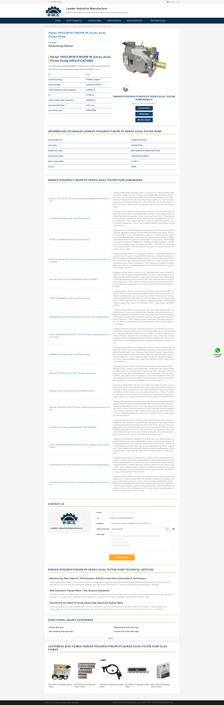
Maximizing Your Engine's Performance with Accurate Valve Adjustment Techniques (98, 578)
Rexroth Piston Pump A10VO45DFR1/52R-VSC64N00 (73, 279)
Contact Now (144, 108)
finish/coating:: (56, 80)
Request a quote (56, 2)
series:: (51, 167)
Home (58, 20)
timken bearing (114, 20)
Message (100, 535)
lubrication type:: (56, 156)
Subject (100, 524)
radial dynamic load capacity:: (63, 90)
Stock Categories (74, 20)
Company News (94, 20)
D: (49, 95)
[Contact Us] (218, 352)
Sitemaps (75, 703)
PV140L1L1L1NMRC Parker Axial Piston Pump (69, 240)
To (98, 518)
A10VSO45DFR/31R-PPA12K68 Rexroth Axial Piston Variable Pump (79, 465)
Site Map (67, 703)
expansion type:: (55, 151)
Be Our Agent (144, 120)
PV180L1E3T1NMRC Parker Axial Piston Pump (69, 298)
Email (99, 513)
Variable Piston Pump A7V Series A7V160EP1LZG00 (71, 391)
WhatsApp (144, 114)
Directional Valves (65, 27)
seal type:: (53, 145)
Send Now (122, 557)
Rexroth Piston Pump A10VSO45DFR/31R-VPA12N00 (72, 427)
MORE (111, 638)
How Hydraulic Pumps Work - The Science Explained (79, 590)
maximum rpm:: (56, 110)
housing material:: (57, 105)
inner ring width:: (56, 161)
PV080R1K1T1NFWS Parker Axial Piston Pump (69, 354)
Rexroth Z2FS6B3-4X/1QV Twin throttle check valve (72, 373)
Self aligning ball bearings (161, 20)
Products (54, 27)
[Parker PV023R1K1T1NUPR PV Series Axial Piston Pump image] (144, 57)
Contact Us (58, 703)
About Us (48, 703)
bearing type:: (55, 85)
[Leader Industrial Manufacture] (53, 11)
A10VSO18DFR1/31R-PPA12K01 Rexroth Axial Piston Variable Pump (79, 317)
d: (49, 74)
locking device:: (55, 140)
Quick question (103, 529)
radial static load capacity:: (61, 100)
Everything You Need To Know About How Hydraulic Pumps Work (86, 603)
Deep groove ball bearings (137, 20)
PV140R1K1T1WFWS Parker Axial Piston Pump (69, 218)
